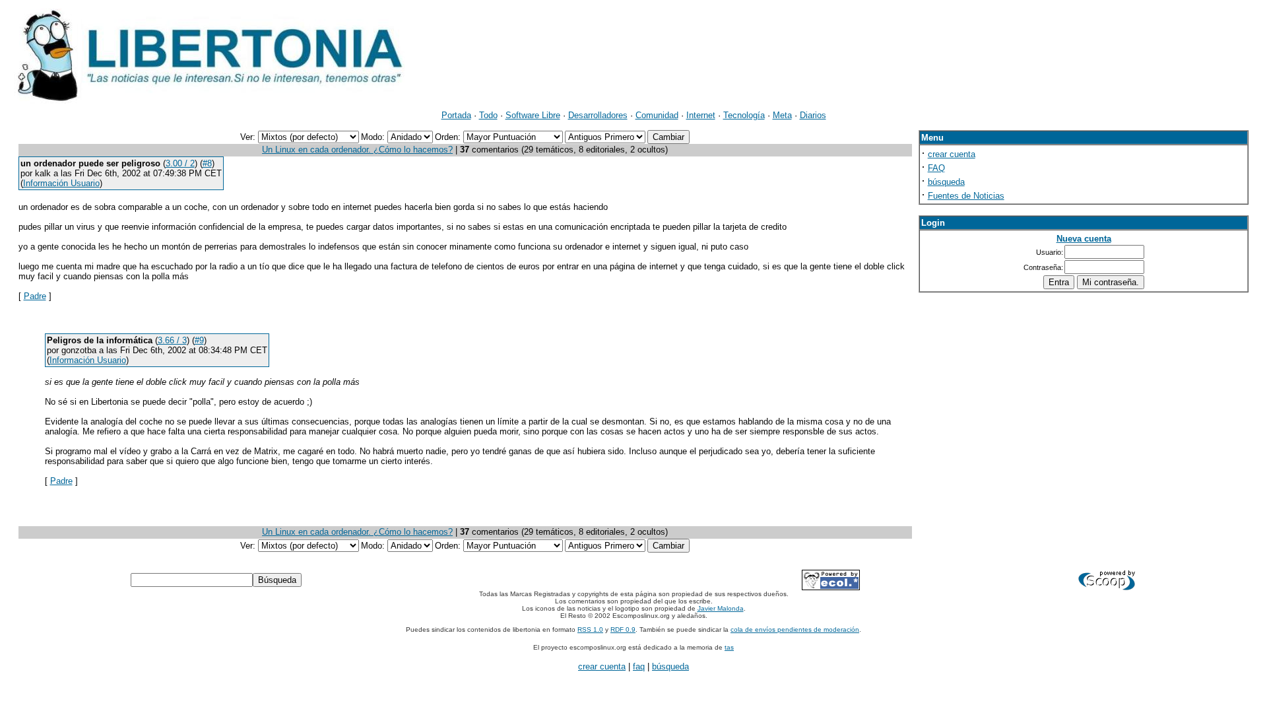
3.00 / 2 (180, 163)
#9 (199, 340)
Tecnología (744, 115)
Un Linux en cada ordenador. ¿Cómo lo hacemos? (357, 149)
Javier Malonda (721, 608)
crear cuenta (951, 154)
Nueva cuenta (1083, 239)
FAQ (936, 168)
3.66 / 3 (172, 340)
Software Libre (532, 115)
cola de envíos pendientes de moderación (795, 629)
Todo (488, 115)
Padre (35, 296)
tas (729, 647)
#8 (207, 163)
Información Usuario (61, 183)
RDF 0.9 (622, 629)
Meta (782, 115)
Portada (456, 115)
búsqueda (946, 182)
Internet (700, 115)
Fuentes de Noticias (966, 196)
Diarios (813, 115)
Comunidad (656, 115)
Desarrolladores (598, 115)
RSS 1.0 (590, 629)
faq (639, 666)
